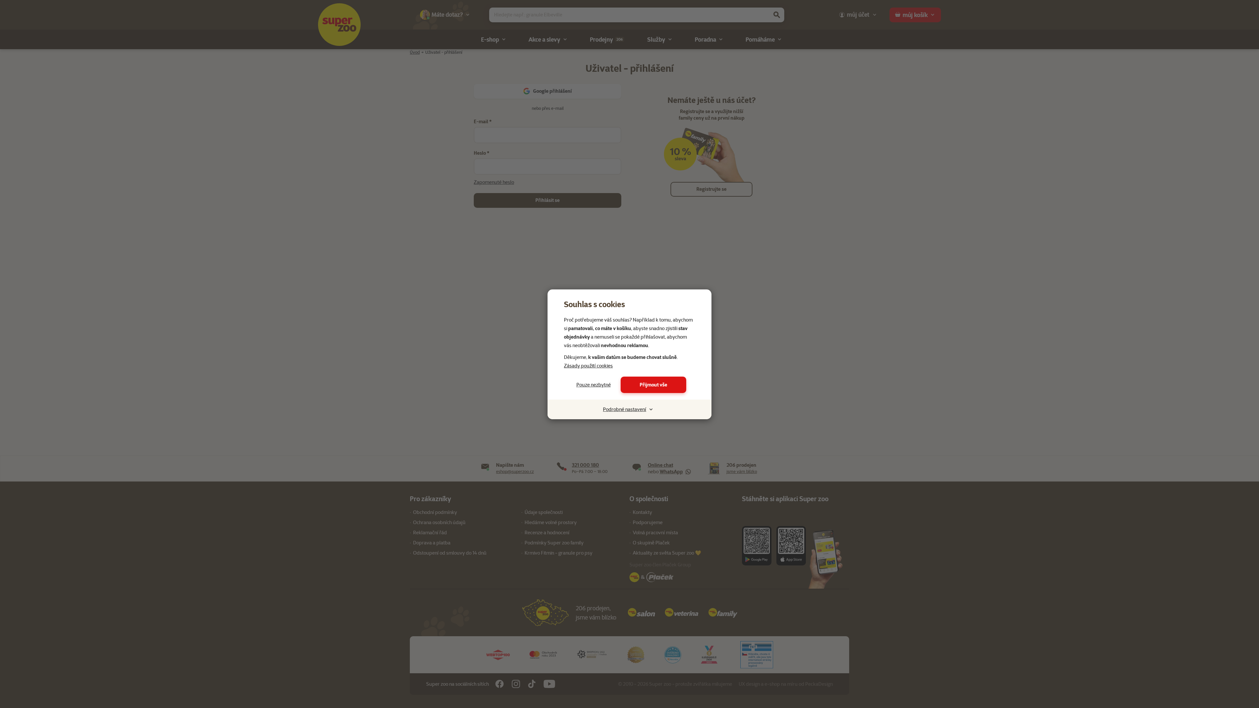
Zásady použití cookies (588, 366)
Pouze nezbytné (593, 385)
